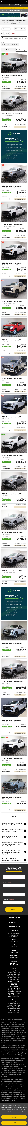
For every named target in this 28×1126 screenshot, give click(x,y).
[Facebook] (11, 964)
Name (8, 874)
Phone (4, 891)
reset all (13, 33)
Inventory (13, 917)
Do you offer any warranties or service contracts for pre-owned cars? (12, 844)
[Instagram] (14, 964)
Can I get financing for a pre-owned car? (12, 837)
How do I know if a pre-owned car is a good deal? (12, 824)
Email (7, 882)
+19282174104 (14, 947)
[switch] (26, 2)
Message (8, 899)
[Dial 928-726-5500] (5, 1)
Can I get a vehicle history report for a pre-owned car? (11, 859)
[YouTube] (16, 964)
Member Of (13, 926)
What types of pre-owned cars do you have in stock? (12, 830)
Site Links (13, 922)
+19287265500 (14, 942)
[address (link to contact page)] (2, 1)
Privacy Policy (23, 1111)
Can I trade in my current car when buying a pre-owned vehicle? (11, 852)
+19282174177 (14, 957)
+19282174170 (14, 952)
